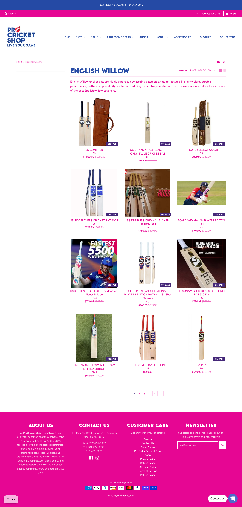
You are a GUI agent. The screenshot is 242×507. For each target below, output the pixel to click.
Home (19, 62)
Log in (194, 13)
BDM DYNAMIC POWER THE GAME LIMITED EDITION (94, 366)
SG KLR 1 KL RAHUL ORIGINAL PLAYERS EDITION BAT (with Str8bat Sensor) (147, 294)
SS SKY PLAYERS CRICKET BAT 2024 (94, 220)
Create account (211, 13)
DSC (94, 298)
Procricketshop (125, 495)
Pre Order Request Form (147, 451)
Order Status (148, 447)
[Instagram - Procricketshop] (224, 62)
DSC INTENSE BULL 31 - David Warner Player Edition (94, 292)
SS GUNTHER (94, 150)
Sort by (183, 70)
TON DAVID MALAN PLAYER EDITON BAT (201, 222)
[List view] (224, 70)
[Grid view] (220, 70)
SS (94, 153)
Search (148, 439)
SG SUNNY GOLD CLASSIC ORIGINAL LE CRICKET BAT (147, 151)
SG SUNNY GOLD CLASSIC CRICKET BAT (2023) (201, 292)
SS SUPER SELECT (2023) (201, 150)
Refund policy (147, 475)
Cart (232, 13)
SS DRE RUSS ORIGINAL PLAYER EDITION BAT (148, 222)
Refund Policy (147, 463)
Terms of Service (147, 471)
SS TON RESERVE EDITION (148, 365)
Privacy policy (147, 459)
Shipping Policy (147, 467)
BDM (94, 372)
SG (147, 157)
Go (222, 445)
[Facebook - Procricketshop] (218, 62)
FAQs (148, 455)
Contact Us (148, 443)
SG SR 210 (201, 365)
